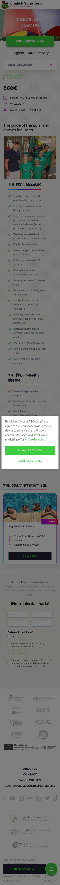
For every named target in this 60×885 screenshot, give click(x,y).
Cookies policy (36, 439)
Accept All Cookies (30, 450)
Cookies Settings (30, 461)
